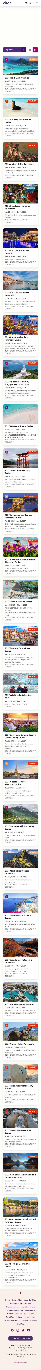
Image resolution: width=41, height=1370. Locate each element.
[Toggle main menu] (36, 3)
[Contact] (26, 3)
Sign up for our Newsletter (20, 1338)
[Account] (30, 3)
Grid (35, 49)
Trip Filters (9, 50)
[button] (7, 2)
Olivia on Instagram (17, 1330)
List (30, 49)
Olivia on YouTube (28, 1330)
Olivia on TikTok (23, 1330)
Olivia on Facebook (12, 1330)
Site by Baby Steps (20, 1362)
